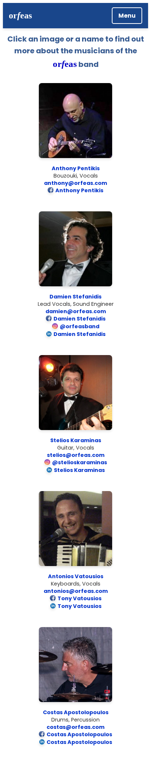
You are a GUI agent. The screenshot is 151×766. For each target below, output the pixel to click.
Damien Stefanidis (75, 296)
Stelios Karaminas (75, 440)
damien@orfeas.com (75, 311)
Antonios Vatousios (75, 576)
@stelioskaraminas (79, 462)
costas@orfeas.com (75, 727)
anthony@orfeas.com (75, 183)
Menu (127, 15)
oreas (20, 15)
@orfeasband (79, 326)
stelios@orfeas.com (75, 455)
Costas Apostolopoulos (75, 712)
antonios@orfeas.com (76, 591)
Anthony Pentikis (76, 168)
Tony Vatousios (80, 598)
